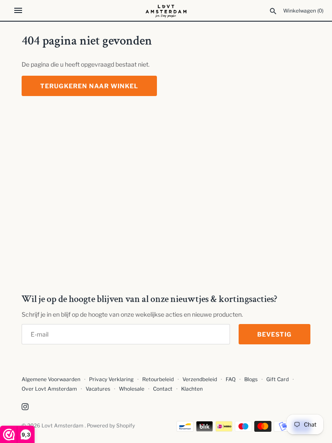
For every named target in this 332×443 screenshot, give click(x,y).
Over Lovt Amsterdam (49, 389)
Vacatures (98, 389)
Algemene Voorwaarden (52, 379)
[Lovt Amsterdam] (166, 10)
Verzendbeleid (199, 379)
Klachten (192, 389)
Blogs (251, 379)
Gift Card (277, 379)
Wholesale (131, 389)
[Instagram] (25, 407)
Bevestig (274, 334)
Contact (162, 389)
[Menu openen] (18, 10)
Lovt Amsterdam (63, 426)
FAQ (231, 379)
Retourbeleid (158, 379)
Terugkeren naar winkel (89, 86)
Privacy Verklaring (111, 379)
